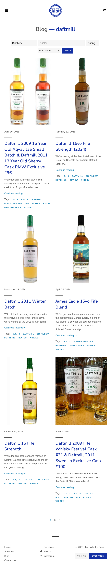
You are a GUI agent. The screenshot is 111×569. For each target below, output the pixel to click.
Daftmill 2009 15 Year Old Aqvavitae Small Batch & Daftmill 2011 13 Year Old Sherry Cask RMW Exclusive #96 (26, 158)
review (36, 203)
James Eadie (77, 345)
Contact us (10, 560)
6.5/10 (67, 341)
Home (7, 547)
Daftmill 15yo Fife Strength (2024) (73, 146)
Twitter (47, 551)
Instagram (48, 556)
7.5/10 (16, 334)
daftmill (36, 199)
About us (9, 551)
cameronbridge (83, 341)
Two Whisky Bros (94, 547)
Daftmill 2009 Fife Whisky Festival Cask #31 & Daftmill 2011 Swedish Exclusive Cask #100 (78, 454)
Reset (68, 50)
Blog (42, 29)
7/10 (15, 199)
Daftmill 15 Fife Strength (19, 446)
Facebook (48, 547)
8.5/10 (24, 199)
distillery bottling (16, 203)
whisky (28, 207)
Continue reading (13, 193)
